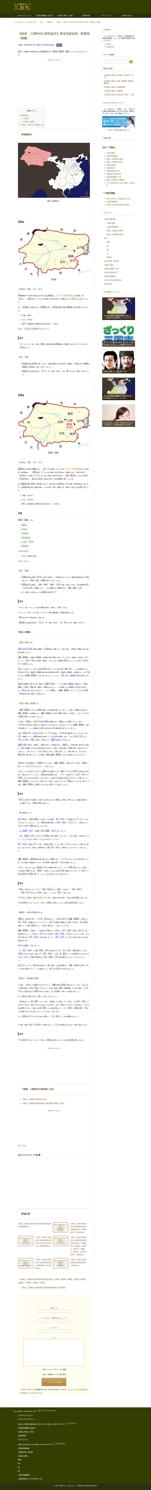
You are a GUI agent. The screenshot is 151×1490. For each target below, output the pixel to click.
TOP (26, 22)
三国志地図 (110, 153)
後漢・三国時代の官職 (114, 159)
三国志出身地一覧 (112, 171)
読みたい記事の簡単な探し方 (118, 130)
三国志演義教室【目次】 (45, 15)
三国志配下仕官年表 (113, 174)
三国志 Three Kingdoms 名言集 (117, 204)
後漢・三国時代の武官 (114, 162)
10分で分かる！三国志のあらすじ (118, 198)
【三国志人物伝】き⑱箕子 (113, 91)
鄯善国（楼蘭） (28, 122)
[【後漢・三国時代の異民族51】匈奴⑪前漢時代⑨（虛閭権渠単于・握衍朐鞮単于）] (25, 1263)
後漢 (108, 242)
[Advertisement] (54, 84)
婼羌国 (25, 118)
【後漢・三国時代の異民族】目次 (31, 125)
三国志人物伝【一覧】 (65, 15)
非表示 (33, 111)
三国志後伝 (108, 284)
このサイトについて (24, 15)
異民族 (59, 45)
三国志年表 (86, 15)
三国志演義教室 (112, 201)
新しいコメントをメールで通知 (54, 1369)
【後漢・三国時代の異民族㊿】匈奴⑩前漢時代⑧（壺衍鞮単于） (78, 1262)
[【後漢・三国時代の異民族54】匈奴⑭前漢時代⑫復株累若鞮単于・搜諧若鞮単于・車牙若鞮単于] (60, 1227)
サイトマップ (106, 15)
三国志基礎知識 (109, 219)
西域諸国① (23, 115)
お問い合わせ (127, 15)
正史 (24, 1145)
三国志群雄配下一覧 (113, 177)
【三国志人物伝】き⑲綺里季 (114, 87)
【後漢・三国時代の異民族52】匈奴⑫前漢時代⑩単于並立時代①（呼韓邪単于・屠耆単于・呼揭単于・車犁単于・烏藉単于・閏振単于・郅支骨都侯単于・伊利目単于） (78, 1245)
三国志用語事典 (112, 156)
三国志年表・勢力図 (111, 261)
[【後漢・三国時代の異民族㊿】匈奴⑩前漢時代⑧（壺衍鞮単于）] (60, 1263)
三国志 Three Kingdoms (112, 280)
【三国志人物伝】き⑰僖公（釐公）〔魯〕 (119, 94)
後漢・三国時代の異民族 (115, 180)
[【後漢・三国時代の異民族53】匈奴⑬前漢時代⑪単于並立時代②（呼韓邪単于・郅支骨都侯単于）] (25, 1241)
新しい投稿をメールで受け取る (54, 1374)
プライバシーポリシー (26, 1419)
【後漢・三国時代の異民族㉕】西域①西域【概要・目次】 (43, 1103)
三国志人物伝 (111, 165)
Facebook (110, 47)
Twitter (108, 44)
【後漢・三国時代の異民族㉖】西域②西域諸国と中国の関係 (43, 1287)
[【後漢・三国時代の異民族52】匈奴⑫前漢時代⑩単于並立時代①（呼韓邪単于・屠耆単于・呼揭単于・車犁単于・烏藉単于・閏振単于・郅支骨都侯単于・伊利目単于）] (60, 1241)
